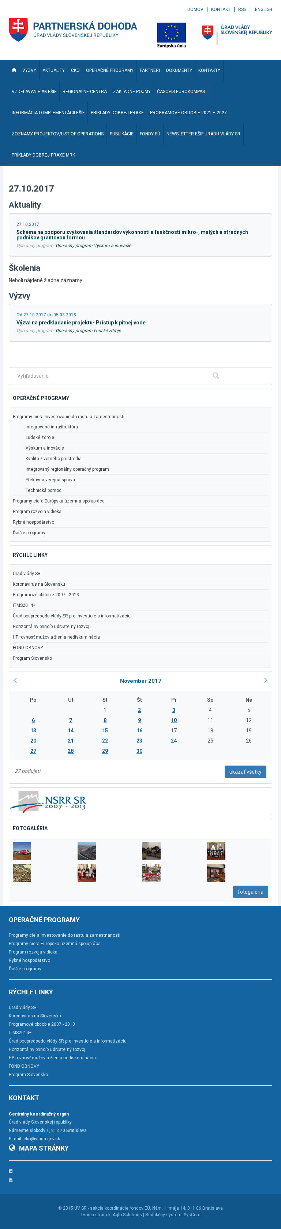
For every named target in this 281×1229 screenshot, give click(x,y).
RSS (242, 9)
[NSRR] (48, 801)
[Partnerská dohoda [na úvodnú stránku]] (73, 30)
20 (33, 741)
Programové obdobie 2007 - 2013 (46, 594)
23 (139, 741)
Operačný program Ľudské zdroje (88, 330)
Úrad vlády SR (27, 573)
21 (71, 741)
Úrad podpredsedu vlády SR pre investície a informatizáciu (72, 616)
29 (105, 751)
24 (174, 741)
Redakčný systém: (164, 1214)
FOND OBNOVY (28, 647)
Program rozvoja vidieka (37, 511)
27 (33, 751)
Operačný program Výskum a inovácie (93, 245)
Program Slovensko (32, 658)
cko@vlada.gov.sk (41, 1138)
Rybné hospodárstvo (33, 522)
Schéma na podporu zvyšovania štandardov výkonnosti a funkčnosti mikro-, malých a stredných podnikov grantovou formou (132, 234)
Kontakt (221, 9)
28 (71, 751)
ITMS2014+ (24, 605)
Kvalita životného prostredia (54, 458)
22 (105, 741)
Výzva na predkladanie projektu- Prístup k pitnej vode (81, 322)
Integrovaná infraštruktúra (52, 426)
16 (139, 730)
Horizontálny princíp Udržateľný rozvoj (51, 626)
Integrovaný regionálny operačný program (67, 469)
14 (71, 730)
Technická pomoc (43, 490)
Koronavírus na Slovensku (39, 584)
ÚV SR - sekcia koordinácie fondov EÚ (112, 1208)
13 (33, 730)
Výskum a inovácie (45, 448)
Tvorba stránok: (96, 1214)
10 (174, 720)
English (263, 9)
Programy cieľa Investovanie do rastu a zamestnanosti (68, 416)
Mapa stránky (44, 1148)
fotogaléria (250, 892)
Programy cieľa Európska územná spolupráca (59, 501)
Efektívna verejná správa (50, 479)
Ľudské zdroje (40, 437)
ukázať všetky (245, 772)
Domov (195, 9)
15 (105, 730)
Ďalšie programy (29, 532)
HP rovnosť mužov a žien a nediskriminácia (56, 637)
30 (139, 751)
